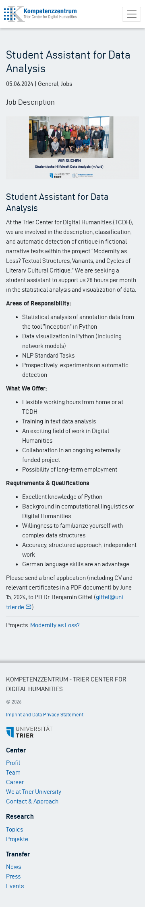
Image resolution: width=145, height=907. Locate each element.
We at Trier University (33, 791)
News (13, 866)
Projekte (17, 839)
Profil (13, 762)
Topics (14, 829)
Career (15, 782)
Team (13, 772)
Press (13, 876)
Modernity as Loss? (55, 625)
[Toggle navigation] (131, 14)
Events (15, 886)
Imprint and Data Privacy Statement (44, 714)
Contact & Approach (32, 801)
